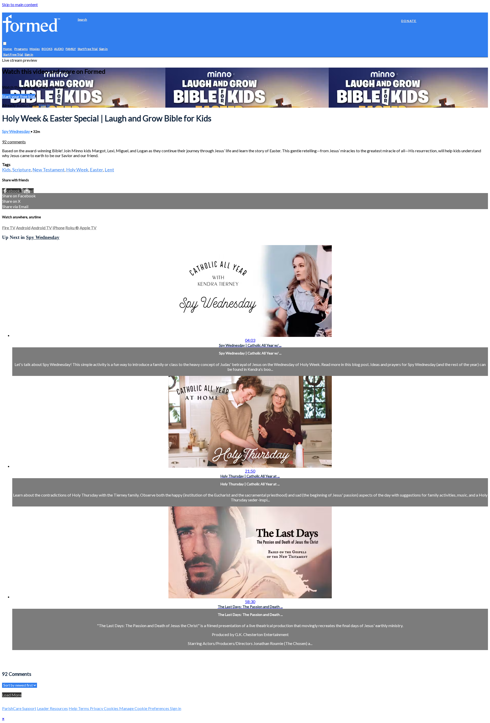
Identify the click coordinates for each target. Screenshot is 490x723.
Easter (96, 169)
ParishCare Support (19, 708)
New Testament (48, 169)
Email (29, 190)
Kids (6, 169)
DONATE (408, 21)
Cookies (111, 708)
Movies (35, 49)
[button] (4, 43)
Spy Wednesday (16, 131)
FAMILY (71, 49)
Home (7, 49)
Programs (21, 49)
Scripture (21, 169)
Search (82, 19)
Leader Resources (52, 708)
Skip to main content (20, 4)
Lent (109, 169)
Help (73, 708)
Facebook (11, 190)
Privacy (97, 708)
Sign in (103, 49)
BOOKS (47, 49)
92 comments (14, 141)
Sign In (28, 55)
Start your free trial (18, 96)
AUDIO (59, 49)
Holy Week (77, 169)
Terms (84, 708)
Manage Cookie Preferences (144, 708)
